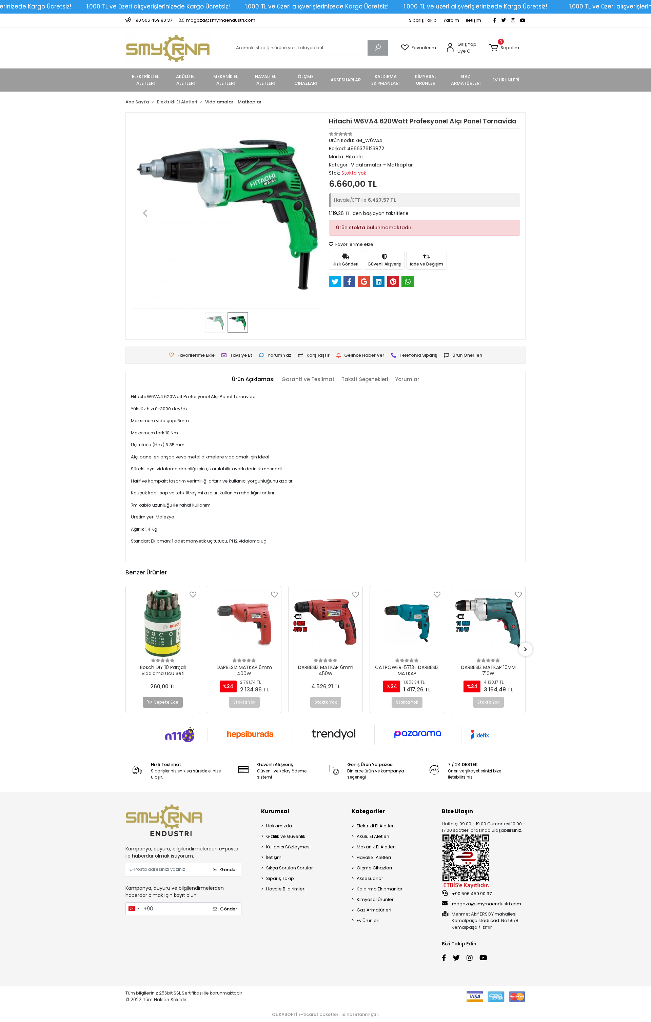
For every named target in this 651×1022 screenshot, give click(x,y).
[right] (525, 649)
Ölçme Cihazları (374, 868)
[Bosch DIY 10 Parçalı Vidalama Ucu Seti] (162, 623)
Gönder (228, 869)
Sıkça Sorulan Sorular (289, 868)
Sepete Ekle (166, 702)
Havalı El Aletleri (374, 857)
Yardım (451, 20)
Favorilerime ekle (353, 244)
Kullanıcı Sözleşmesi (288, 847)
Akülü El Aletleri (373, 836)
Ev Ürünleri (368, 920)
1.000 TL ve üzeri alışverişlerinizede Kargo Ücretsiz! (158, 6)
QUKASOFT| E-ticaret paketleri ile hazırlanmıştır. (325, 1014)
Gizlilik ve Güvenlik (285, 836)
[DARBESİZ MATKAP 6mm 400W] (244, 623)
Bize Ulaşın (457, 811)
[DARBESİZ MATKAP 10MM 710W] (488, 623)
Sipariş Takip (423, 20)
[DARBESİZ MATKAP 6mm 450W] (325, 623)
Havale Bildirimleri (285, 889)
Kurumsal (275, 811)
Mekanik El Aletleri (376, 847)
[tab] (253, 379)
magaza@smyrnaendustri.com (486, 904)
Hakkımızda (279, 826)
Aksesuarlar (370, 878)
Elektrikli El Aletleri (376, 826)
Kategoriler (368, 811)
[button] (504, 48)
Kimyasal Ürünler (375, 899)
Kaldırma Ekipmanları (380, 889)
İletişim (473, 20)
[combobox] (133, 909)
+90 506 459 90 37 (471, 893)
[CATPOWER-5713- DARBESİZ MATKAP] (406, 623)
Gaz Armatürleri (374, 910)
